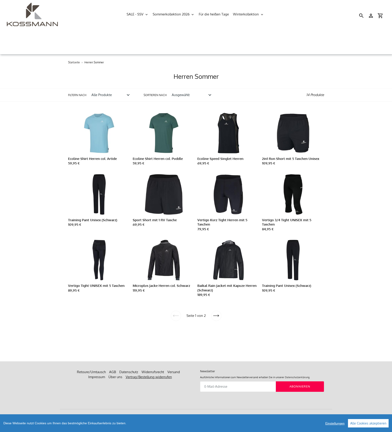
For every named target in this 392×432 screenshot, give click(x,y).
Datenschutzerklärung (297, 377)
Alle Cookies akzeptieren (368, 423)
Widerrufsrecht (153, 372)
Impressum (96, 377)
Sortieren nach (155, 95)
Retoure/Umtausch (91, 372)
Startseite (74, 62)
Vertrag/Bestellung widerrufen (149, 377)
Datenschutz (128, 372)
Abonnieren (299, 386)
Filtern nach (77, 95)
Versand (173, 372)
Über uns (115, 377)
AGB (112, 372)
